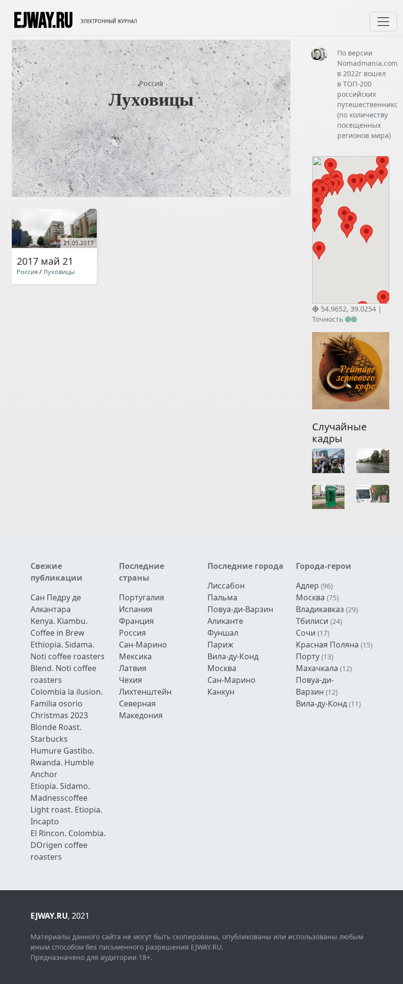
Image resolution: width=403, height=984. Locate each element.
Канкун (220, 691)
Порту (307, 656)
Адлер (307, 585)
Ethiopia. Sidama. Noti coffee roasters (67, 650)
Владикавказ (320, 609)
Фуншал (222, 632)
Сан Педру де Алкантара (55, 603)
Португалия (141, 597)
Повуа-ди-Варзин (240, 609)
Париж (220, 644)
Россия (151, 83)
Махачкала (317, 668)
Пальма (222, 597)
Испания (135, 609)
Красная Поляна (327, 644)
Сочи (306, 632)
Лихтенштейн (145, 691)
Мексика (135, 656)
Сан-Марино (143, 644)
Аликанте (225, 621)
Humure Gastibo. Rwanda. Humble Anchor (62, 762)
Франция (136, 621)
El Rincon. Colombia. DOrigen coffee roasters (68, 845)
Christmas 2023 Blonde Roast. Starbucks (59, 727)
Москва (221, 668)
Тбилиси (312, 621)
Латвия (132, 668)
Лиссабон (226, 585)
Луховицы (59, 271)
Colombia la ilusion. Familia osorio (66, 697)
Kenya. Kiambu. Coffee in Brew (58, 627)
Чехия (130, 680)
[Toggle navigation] (383, 21)
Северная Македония (141, 709)
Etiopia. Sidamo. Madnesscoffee (60, 792)
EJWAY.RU (43, 21)
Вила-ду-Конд (233, 656)
